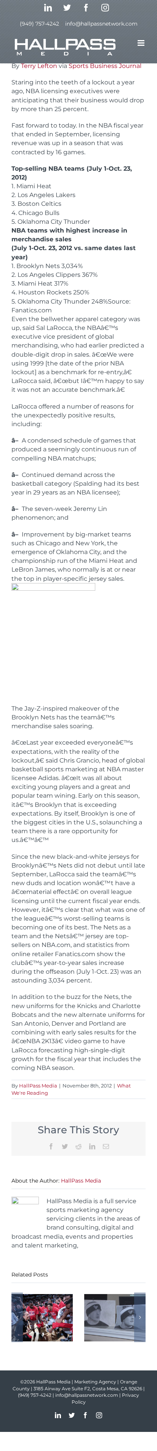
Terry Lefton (39, 65)
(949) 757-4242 (39, 23)
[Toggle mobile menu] (142, 43)
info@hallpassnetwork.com (101, 23)
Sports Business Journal (105, 65)
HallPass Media (38, 1086)
